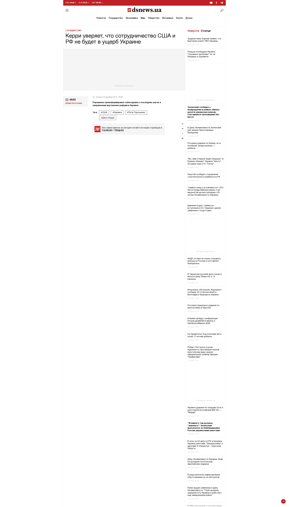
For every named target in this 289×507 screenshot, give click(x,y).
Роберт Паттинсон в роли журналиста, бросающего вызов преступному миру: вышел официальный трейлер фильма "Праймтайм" (203, 352)
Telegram (119, 130)
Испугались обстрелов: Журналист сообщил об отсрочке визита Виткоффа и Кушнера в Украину (205, 292)
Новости (101, 18)
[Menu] (67, 10)
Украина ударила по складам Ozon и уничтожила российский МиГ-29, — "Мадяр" (205, 410)
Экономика (132, 18)
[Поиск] (221, 10)
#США (104, 112)
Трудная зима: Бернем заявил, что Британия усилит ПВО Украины (204, 40)
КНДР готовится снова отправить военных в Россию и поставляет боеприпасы (204, 261)
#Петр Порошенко (136, 112)
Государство (116, 18)
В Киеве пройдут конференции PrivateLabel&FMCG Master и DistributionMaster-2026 (203, 321)
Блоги (179, 18)
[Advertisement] (124, 68)
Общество (153, 18)
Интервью (167, 18)
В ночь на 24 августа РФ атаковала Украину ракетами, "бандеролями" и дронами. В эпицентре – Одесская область (205, 445)
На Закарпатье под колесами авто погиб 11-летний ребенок (204, 335)
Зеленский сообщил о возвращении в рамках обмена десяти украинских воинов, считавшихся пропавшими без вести (203, 112)
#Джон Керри (107, 118)
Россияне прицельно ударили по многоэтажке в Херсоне (203, 307)
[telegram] (222, 3)
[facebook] (216, 3)
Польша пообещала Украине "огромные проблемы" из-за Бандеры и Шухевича (201, 54)
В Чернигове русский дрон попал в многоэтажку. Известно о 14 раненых (205, 276)
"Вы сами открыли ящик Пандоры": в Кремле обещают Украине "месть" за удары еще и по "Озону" (206, 161)
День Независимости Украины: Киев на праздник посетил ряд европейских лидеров (205, 461)
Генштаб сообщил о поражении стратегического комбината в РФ (204, 176)
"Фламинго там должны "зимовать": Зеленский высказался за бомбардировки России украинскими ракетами (204, 427)
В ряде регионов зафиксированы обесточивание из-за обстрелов (204, 476)
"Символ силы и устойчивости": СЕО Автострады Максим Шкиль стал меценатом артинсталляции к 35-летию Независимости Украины (205, 191)
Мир (143, 18)
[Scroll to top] (283, 501)
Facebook (107, 130)
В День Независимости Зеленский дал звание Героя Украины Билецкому (204, 130)
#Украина (117, 112)
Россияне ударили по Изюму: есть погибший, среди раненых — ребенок (204, 145)
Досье (188, 18)
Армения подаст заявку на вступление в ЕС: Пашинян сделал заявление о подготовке (204, 208)
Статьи (206, 31)
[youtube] (211, 3)
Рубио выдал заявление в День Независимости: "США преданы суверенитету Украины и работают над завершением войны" (205, 491)
